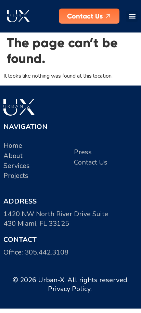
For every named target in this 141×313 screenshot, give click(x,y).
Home (12, 145)
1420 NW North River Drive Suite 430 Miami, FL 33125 (55, 218)
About (13, 155)
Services (16, 165)
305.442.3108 (46, 252)
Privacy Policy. (70, 289)
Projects (15, 175)
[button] (132, 16)
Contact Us (90, 162)
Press (83, 152)
